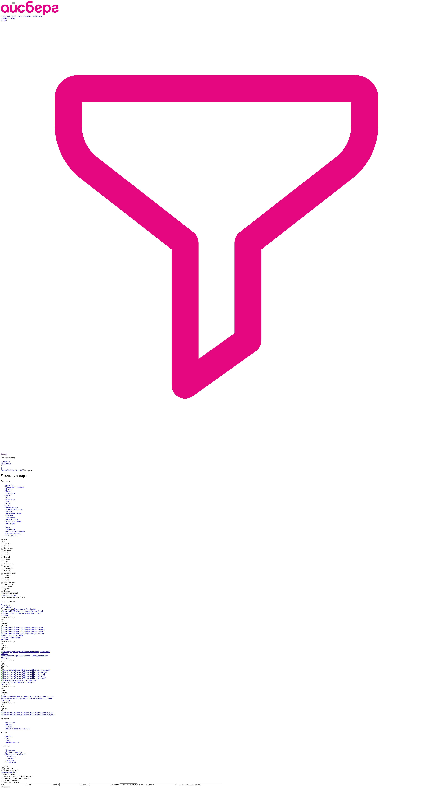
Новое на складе (11, 519)
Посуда (8, 491)
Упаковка (9, 515)
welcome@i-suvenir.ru (9, 772)
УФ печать (9, 760)
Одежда (8, 495)
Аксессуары (17, 470)
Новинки (9, 736)
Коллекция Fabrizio (8, 595)
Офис (7, 497)
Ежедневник (10, 517)
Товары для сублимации (14, 487)
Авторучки (9, 485)
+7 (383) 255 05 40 (8, 18)
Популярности (19, 609)
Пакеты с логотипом (13, 521)
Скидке (33, 609)
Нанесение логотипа (26, 16)
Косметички (10, 529)
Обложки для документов (15, 531)
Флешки (8, 511)
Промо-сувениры (12, 742)
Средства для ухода (12, 533)
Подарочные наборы (13, 513)
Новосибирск (6, 464)
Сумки (8, 505)
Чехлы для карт (11, 535)
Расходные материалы (13, 509)
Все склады (5, 462)
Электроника (10, 493)
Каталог (4, 20)
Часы (7, 738)
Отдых (8, 503)
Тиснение (9, 758)
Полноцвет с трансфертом (15, 754)
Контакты (38, 16)
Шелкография (10, 762)
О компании (5, 16)
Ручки (7, 740)
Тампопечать (10, 756)
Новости (14, 16)
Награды (8, 489)
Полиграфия (10, 523)
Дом (7, 501)
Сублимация (10, 750)
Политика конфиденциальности (17, 729)
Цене (28, 609)
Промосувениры (11, 507)
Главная (4, 470)
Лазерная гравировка (13, 752)
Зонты (7, 527)
